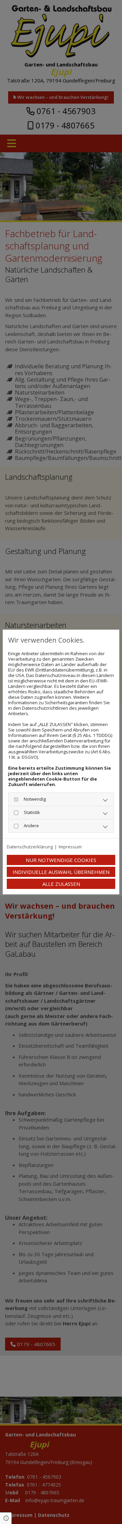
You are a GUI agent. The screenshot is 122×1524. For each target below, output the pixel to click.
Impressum (70, 846)
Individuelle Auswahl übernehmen (61, 871)
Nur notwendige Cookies (61, 860)
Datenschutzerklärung (30, 846)
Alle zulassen (61, 883)
